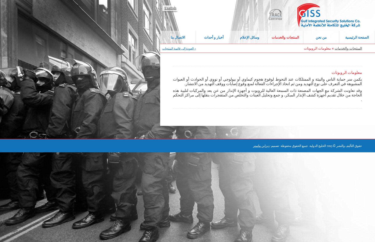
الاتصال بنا (178, 37)
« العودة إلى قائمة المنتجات (179, 48)
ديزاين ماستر (261, 146)
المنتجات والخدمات (285, 37)
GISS (307, 15)
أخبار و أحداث (214, 37)
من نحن (321, 37)
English (170, 8)
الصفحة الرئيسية (357, 37)
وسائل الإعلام (249, 37)
